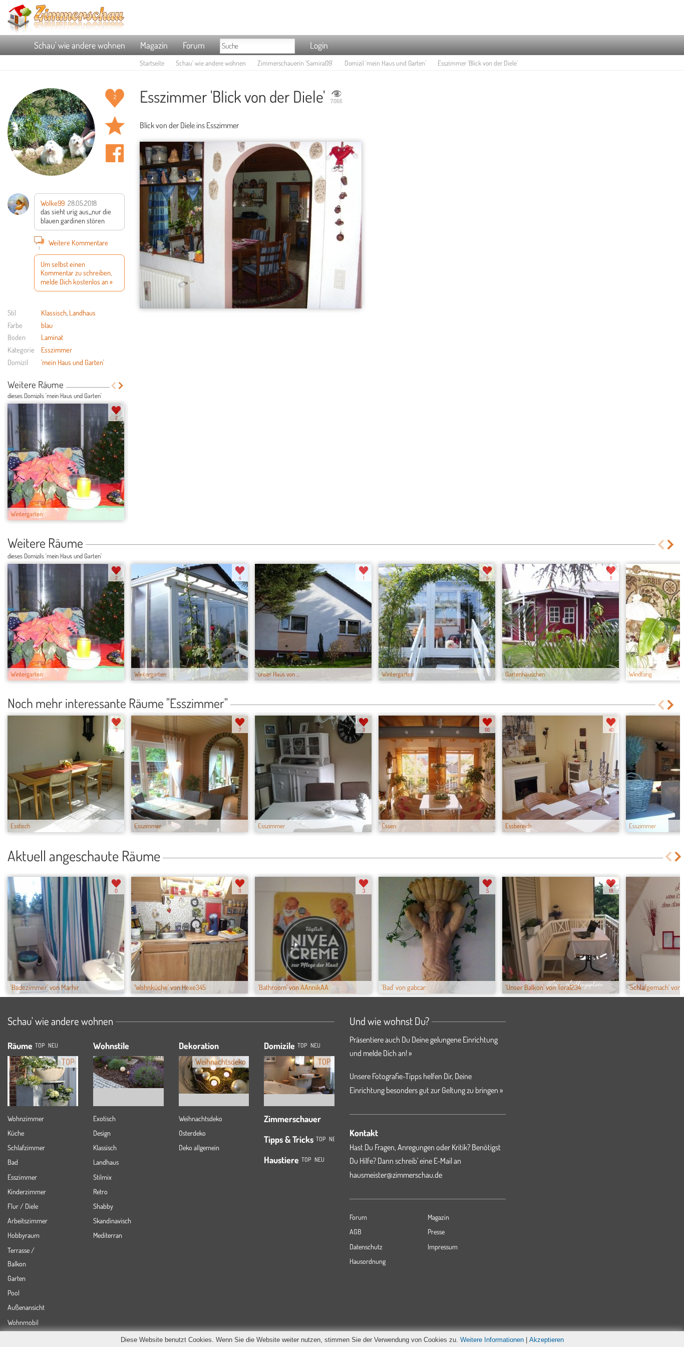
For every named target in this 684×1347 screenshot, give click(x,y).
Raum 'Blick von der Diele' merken (115, 126)
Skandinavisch (112, 1220)
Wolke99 (53, 202)
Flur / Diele (23, 1206)
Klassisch (54, 312)
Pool (14, 1292)
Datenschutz (366, 1246)
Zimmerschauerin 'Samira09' (295, 63)
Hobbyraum (24, 1235)
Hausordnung (368, 1261)
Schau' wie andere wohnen (79, 45)
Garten (17, 1278)
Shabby (103, 1206)
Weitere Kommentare (73, 243)
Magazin (154, 45)
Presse (436, 1231)
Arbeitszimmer (28, 1220)
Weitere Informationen (492, 1339)
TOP (40, 1045)
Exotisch (104, 1118)
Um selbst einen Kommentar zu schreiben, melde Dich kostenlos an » (77, 272)
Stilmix (102, 1177)
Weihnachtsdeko (200, 1118)
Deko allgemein (199, 1147)
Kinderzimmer (27, 1191)
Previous (113, 385)
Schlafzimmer (26, 1147)
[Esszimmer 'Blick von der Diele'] (251, 225)
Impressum (443, 1246)
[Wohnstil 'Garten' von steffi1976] (128, 1064)
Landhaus (82, 312)
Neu (315, 1045)
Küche (16, 1133)
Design (102, 1133)
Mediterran (107, 1235)
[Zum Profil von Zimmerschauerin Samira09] (51, 132)
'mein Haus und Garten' (72, 362)
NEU (53, 1045)
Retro (100, 1191)
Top (302, 1045)
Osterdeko (192, 1133)
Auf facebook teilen (115, 153)
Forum (194, 45)
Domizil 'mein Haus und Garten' (385, 63)
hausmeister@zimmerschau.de (396, 1175)
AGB (356, 1231)
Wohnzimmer (26, 1118)
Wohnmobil (23, 1322)
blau (47, 324)
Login (319, 45)
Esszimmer (56, 349)
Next (121, 385)
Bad (13, 1162)
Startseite (152, 63)
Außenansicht (26, 1307)
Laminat (52, 337)
